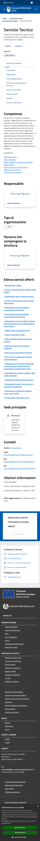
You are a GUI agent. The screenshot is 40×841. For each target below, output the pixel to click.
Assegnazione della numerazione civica (19, 296)
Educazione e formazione (14, 692)
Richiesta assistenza (12, 792)
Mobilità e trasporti (12, 681)
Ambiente (8, 702)
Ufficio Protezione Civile (12, 170)
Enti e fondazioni (11, 637)
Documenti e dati (11, 647)
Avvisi (7, 729)
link (10, 823)
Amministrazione (16, 18)
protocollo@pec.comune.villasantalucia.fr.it (19, 461)
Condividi (8, 46)
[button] (20, 837)
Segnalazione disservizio (14, 785)
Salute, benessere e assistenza (16, 705)
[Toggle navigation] (4, 9)
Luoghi (7, 739)
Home (5, 18)
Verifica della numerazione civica (17, 397)
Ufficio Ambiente (10, 159)
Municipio (16, 415)
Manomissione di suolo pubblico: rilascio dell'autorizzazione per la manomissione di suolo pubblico (19, 324)
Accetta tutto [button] (20, 828)
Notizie (7, 722)
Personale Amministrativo (14, 644)
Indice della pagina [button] (13, 63)
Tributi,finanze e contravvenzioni (17, 698)
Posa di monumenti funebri (15, 334)
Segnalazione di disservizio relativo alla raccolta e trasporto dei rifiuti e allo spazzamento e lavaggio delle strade (19, 366)
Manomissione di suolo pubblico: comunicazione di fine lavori (16, 308)
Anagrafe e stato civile (13, 657)
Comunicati (9, 726)
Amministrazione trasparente (15, 802)
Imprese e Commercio (12, 668)
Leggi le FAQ (9, 788)
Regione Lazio (8, 2)
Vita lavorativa (10, 664)
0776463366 (16, 448)
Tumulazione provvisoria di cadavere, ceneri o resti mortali (18, 392)
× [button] (37, 806)
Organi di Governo (11, 627)
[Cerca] (35, 9)
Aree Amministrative (12, 630)
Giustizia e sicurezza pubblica (15, 695)
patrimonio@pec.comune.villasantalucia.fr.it (19, 468)
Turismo (8, 678)
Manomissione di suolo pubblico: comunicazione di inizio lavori (16, 315)
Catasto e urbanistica (12, 674)
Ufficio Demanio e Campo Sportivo (16, 167)
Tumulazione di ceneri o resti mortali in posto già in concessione (18, 385)
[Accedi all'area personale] (32, 2)
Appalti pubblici (10, 671)
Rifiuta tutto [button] (20, 833)
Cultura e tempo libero (13, 661)
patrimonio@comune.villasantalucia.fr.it (18, 454)
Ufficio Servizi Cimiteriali (13, 172)
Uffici (7, 633)
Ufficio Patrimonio (10, 157)
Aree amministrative (10, 21)
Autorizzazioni (10, 709)
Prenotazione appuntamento (15, 782)
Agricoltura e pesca (12, 712)
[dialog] (20, 822)
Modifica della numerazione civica (17, 330)
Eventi (7, 742)
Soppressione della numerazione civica (19, 380)
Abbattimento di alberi (13, 285)
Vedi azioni (18, 46)
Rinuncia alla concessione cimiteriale (18, 352)
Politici (7, 640)
